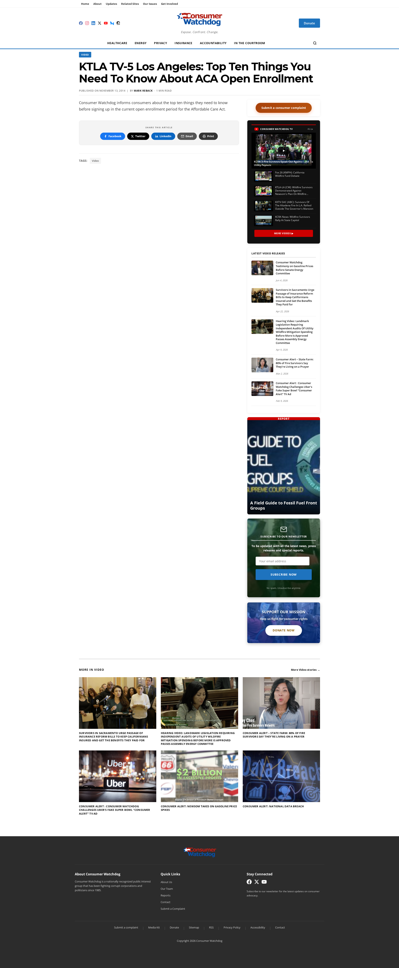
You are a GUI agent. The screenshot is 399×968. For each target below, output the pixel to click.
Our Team (167, 889)
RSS (211, 927)
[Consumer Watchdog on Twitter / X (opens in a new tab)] (256, 882)
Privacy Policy (232, 927)
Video (85, 54)
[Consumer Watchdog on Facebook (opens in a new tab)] (249, 882)
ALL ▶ (310, 129)
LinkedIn (165, 136)
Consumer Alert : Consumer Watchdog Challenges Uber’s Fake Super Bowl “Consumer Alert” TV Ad (294, 388)
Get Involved (169, 4)
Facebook (114, 136)
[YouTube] (106, 23)
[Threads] (118, 23)
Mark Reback (143, 90)
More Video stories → (305, 670)
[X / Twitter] (99, 23)
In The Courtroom (249, 43)
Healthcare (117, 43)
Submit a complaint (126, 927)
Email (189, 136)
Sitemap (194, 927)
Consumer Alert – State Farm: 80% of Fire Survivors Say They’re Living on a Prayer (295, 362)
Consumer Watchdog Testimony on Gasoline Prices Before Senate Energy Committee (294, 267)
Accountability (213, 43)
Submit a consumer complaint (283, 108)
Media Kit (154, 927)
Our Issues (150, 4)
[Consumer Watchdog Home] (199, 852)
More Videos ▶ (283, 233)
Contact (165, 902)
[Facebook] (81, 23)
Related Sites (130, 4)
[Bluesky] (112, 23)
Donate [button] (309, 23)
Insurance (183, 43)
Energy (141, 43)
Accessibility (257, 927)
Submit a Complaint (173, 909)
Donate (174, 927)
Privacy (160, 43)
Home (85, 4)
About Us (166, 882)
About (97, 4)
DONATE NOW (284, 630)
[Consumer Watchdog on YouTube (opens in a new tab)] (264, 882)
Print (210, 136)
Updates (111, 4)
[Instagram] (87, 23)
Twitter (140, 136)
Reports (165, 895)
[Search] (315, 43)
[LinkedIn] (93, 23)
